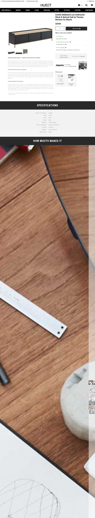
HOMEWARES (89, 10)
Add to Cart (76, 28)
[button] (70, 42)
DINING (28, 10)
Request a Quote (64, 57)
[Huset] (46, 5)
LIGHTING (77, 10)
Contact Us (82, 56)
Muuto (68, 64)
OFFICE (57, 10)
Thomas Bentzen (72, 66)
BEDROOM (47, 10)
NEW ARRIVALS (6, 10)
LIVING (37, 10)
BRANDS (18, 10)
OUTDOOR (67, 10)
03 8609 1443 (91, 1)
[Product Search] (86, 5)
